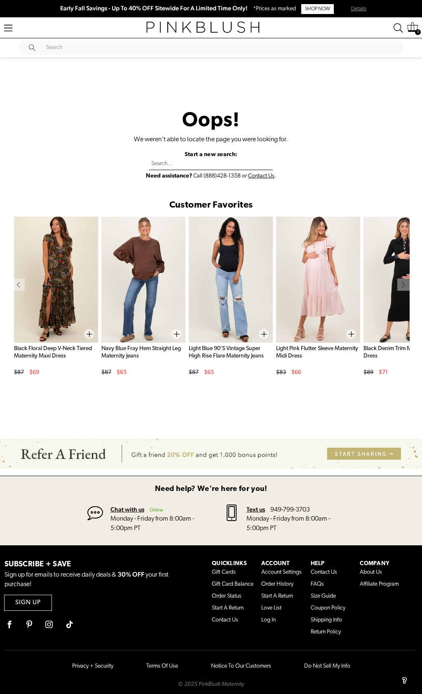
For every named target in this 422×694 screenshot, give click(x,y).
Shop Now (317, 9)
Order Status (226, 596)
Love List (271, 608)
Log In (268, 620)
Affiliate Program (379, 584)
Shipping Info (326, 620)
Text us (255, 509)
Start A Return (228, 608)
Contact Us (261, 176)
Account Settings (281, 572)
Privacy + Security (92, 666)
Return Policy (326, 632)
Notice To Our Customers (241, 666)
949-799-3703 (290, 510)
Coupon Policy (328, 608)
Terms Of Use (162, 666)
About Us (371, 572)
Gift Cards (224, 572)
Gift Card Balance (232, 584)
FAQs (317, 584)
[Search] (398, 28)
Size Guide (323, 596)
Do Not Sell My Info (327, 666)
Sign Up (28, 603)
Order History (277, 584)
